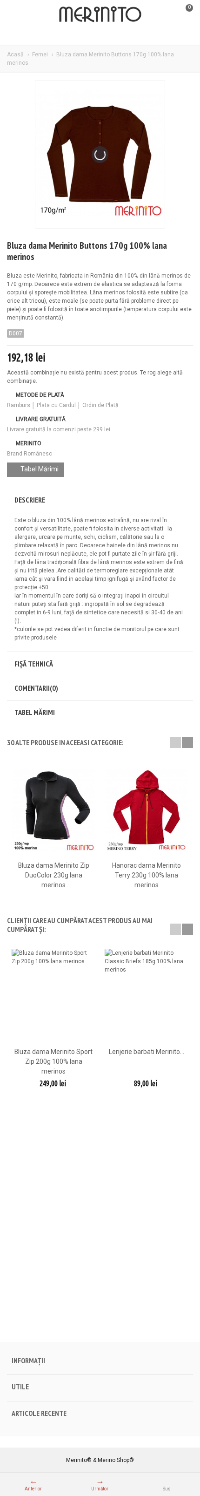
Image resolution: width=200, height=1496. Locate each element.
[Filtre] (18, 14)
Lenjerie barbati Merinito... (146, 1051)
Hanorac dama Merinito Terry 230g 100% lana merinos (146, 875)
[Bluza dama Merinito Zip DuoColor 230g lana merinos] (53, 809)
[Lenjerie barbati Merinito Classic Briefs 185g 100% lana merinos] (146, 996)
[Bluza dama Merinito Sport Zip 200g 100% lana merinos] (53, 996)
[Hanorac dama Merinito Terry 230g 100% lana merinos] (146, 809)
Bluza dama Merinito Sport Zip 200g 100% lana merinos (53, 1061)
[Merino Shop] (100, 13)
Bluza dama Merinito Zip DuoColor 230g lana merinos (53, 875)
